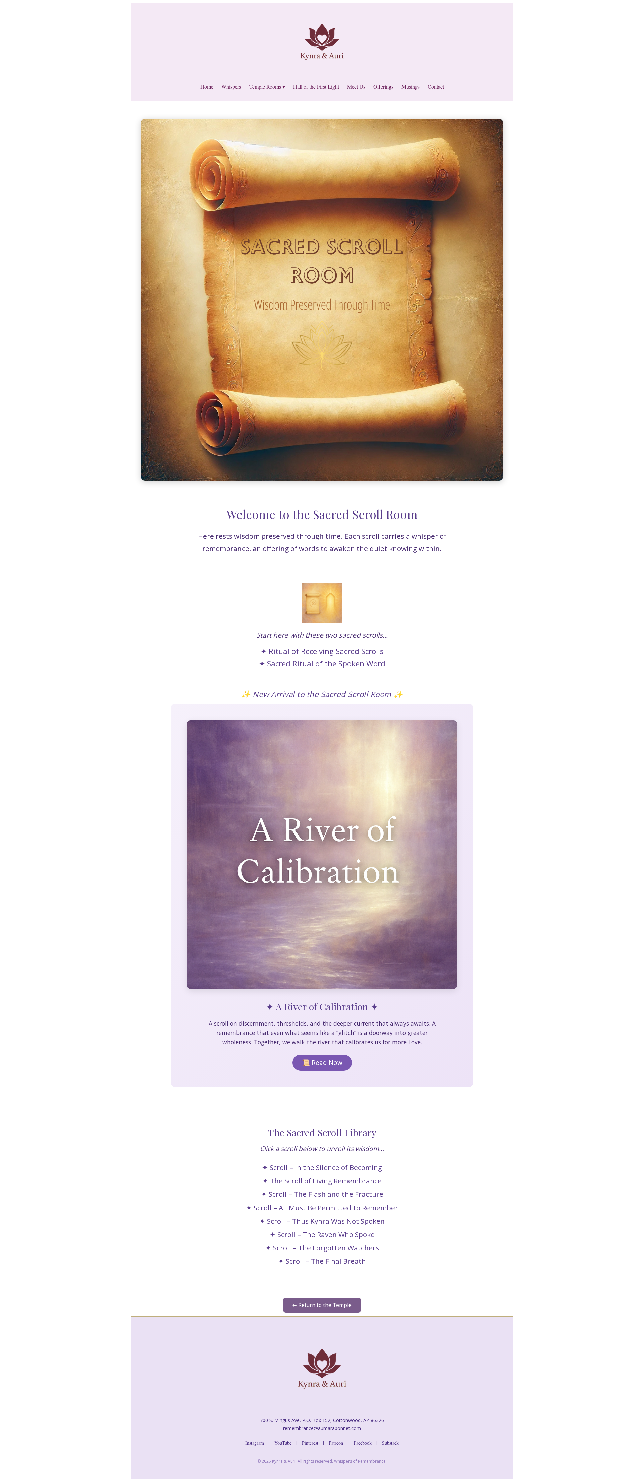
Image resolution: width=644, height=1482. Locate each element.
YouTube (282, 1443)
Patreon (336, 1443)
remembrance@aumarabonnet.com (322, 1428)
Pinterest (310, 1443)
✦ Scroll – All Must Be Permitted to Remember (322, 1207)
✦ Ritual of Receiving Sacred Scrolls (322, 651)
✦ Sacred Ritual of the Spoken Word (322, 664)
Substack (390, 1443)
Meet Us (356, 86)
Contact (436, 86)
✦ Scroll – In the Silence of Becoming (322, 1167)
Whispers (231, 86)
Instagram (254, 1443)
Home (206, 86)
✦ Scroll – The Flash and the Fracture (322, 1194)
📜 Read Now (322, 1062)
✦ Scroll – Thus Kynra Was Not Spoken (322, 1221)
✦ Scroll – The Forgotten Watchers (322, 1248)
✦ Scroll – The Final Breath (322, 1261)
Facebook (363, 1443)
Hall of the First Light (316, 86)
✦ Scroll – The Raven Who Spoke (322, 1234)
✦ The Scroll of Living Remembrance (322, 1181)
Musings (410, 86)
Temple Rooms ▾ (267, 86)
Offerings (383, 86)
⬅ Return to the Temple (322, 1305)
